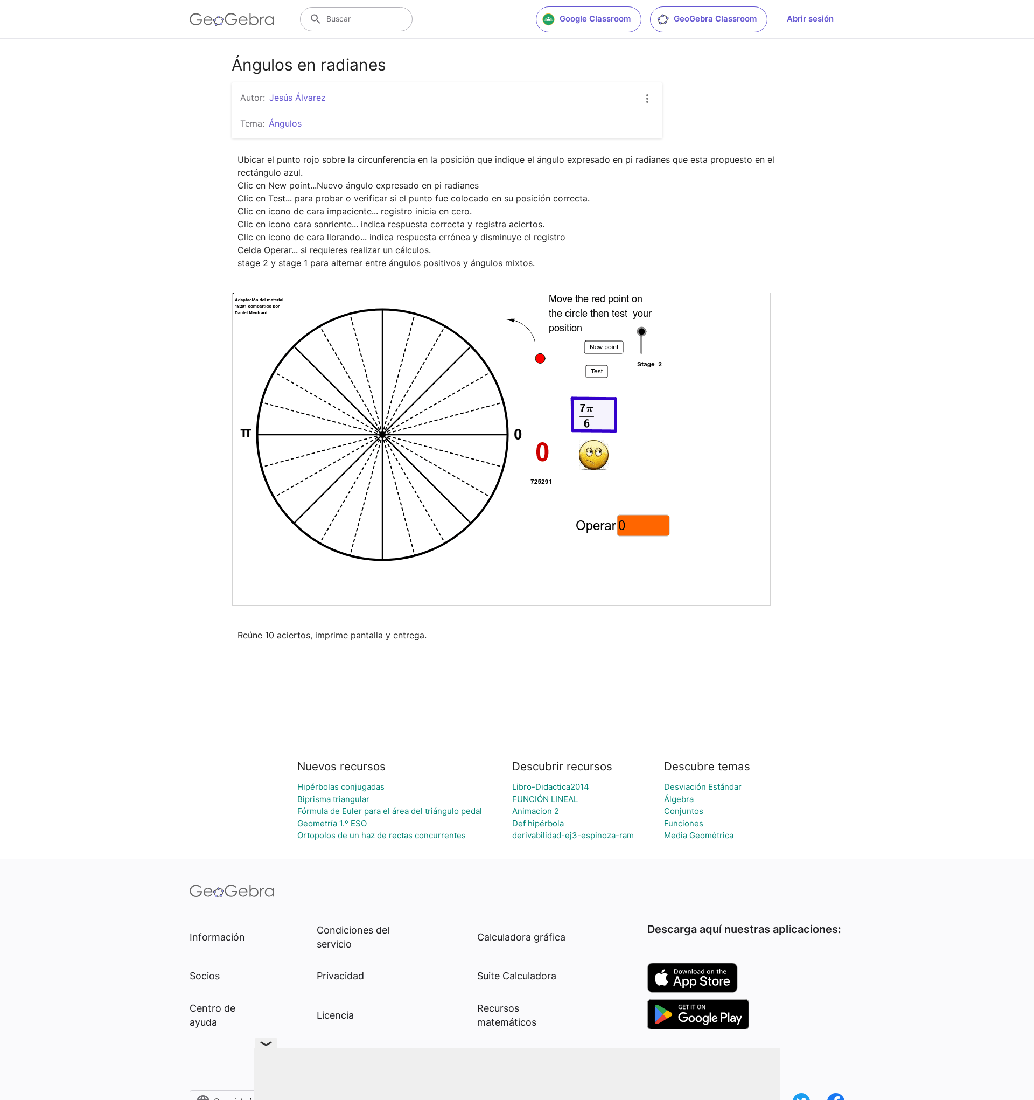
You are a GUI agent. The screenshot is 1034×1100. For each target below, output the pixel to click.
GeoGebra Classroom (715, 18)
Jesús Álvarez (297, 97)
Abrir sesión (810, 18)
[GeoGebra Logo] (232, 19)
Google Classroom (595, 18)
